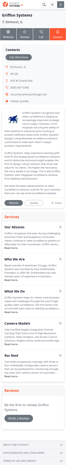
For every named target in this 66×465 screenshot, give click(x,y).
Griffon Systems (17, 15)
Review (24, 37)
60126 (14, 74)
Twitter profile (19, 101)
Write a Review (18, 418)
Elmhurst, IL (14, 22)
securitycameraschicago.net (28, 94)
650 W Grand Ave (21, 80)
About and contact (16, 444)
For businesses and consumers (23, 453)
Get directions (19, 57)
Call (41, 37)
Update (34, 203)
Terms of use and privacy (19, 461)
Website (8, 37)
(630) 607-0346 (19, 87)
